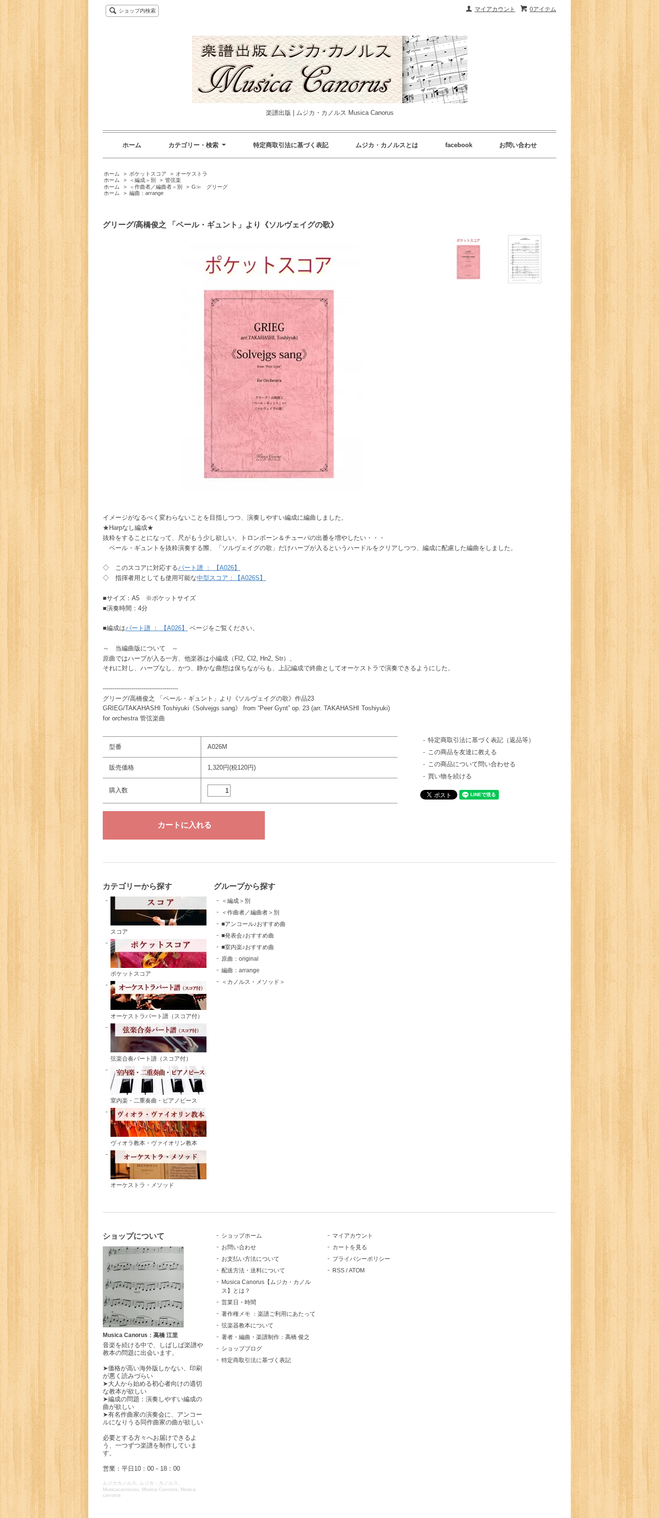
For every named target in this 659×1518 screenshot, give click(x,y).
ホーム (132, 145)
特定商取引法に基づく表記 (291, 145)
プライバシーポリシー (361, 1259)
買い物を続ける (450, 776)
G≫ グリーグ (210, 187)
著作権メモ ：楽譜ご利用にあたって (268, 1314)
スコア (119, 931)
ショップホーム (241, 1235)
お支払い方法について (250, 1259)
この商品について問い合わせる (472, 764)
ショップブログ (241, 1348)
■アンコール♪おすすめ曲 (253, 924)
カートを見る (349, 1247)
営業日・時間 (238, 1302)
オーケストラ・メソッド (142, 1185)
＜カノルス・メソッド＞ (253, 982)
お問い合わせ (518, 145)
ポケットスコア (147, 174)
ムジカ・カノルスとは (387, 145)
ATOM (357, 1270)
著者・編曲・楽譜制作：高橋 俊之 (265, 1337)
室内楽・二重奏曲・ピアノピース (153, 1100)
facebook (458, 145)
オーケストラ (191, 174)
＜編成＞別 (142, 180)
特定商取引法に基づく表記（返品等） (481, 740)
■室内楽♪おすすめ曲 (247, 947)
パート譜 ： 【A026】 (209, 567)
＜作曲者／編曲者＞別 (155, 187)
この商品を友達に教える (462, 752)
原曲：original (240, 958)
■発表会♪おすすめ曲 (247, 935)
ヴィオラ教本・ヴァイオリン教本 (153, 1143)
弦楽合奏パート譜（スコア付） (151, 1058)
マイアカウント (495, 9)
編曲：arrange (146, 193)
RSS (338, 1270)
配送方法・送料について (253, 1270)
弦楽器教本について (247, 1325)
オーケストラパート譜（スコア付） (156, 1016)
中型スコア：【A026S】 (231, 577)
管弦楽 (173, 180)
